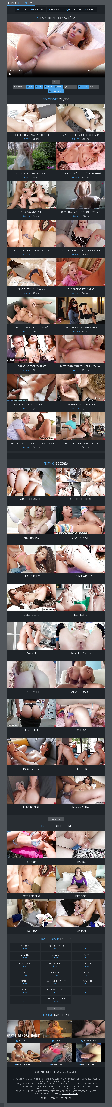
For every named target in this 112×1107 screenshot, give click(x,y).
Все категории (56, 1008)
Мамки (59, 87)
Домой (44, 1098)
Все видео (56, 9)
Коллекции (75, 9)
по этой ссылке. (70, 1093)
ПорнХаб (84, 87)
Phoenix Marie (57, 91)
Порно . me (21, 3)
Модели (90, 9)
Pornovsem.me (48, 1072)
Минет (39, 87)
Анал (31, 87)
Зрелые (49, 87)
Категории (38, 9)
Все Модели (56, 819)
